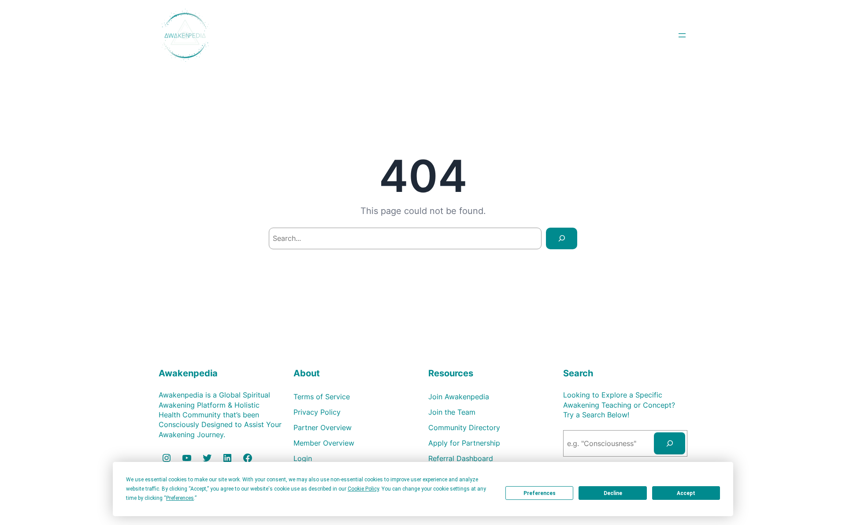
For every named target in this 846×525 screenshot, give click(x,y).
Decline (613, 493)
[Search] (561, 238)
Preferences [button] (180, 498)
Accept (686, 493)
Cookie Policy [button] (363, 489)
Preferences (539, 493)
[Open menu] (682, 35)
